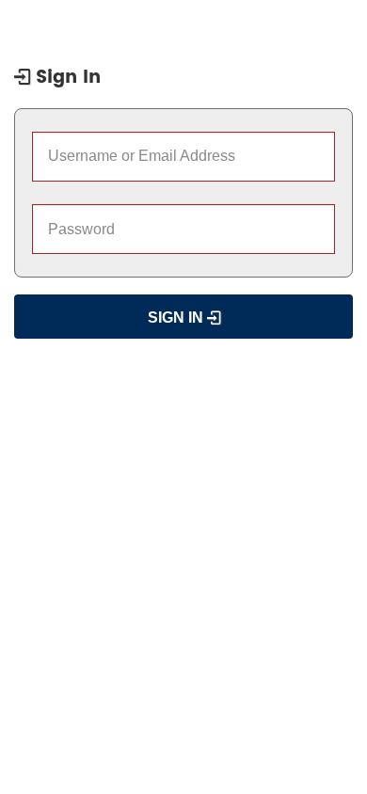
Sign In (177, 318)
